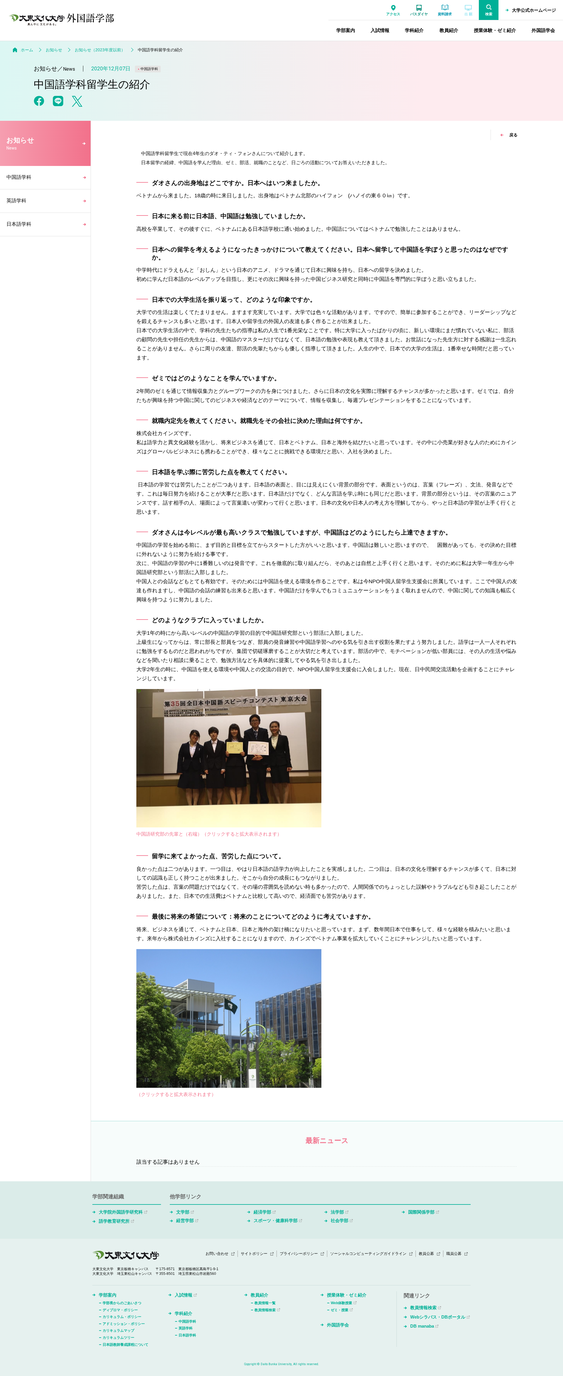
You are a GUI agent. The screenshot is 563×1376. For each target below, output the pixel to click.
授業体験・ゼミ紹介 (347, 1294)
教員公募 (426, 1253)
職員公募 (454, 1253)
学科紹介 (183, 1313)
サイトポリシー (254, 1253)
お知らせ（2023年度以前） (100, 49)
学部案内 (107, 1294)
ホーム (27, 49)
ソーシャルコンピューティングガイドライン (368, 1253)
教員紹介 (259, 1294)
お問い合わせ (217, 1253)
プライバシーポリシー (299, 1253)
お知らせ (54, 49)
